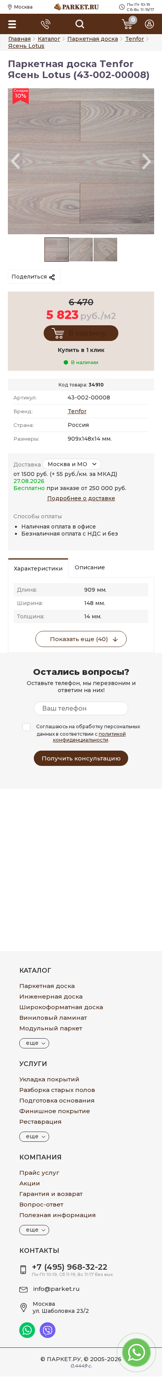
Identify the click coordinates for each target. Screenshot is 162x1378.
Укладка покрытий (49, 1079)
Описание (90, 567)
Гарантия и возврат (51, 1194)
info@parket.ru (56, 1288)
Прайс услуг (39, 1172)
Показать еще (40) (79, 639)
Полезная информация (57, 1215)
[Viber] (47, 1336)
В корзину (87, 333)
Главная (19, 38)
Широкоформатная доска (61, 1007)
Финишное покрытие (54, 1111)
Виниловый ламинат (53, 1017)
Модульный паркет (50, 1028)
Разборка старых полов (57, 1090)
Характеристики (38, 568)
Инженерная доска (51, 996)
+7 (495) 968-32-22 (69, 1267)
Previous (15, 161)
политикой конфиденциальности (89, 737)
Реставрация (40, 1121)
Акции (29, 1183)
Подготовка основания (57, 1100)
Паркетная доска (47, 986)
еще (32, 1042)
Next (146, 161)
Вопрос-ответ (41, 1204)
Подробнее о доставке (81, 498)
